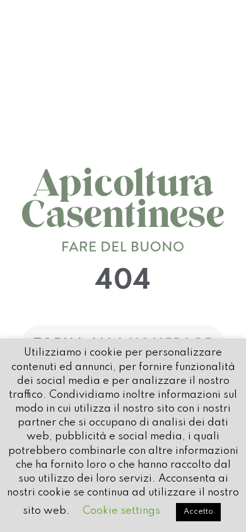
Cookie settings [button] (121, 511)
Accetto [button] (198, 512)
